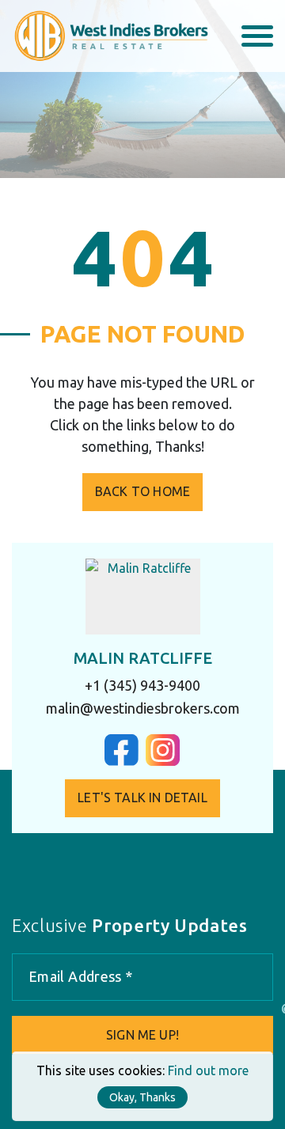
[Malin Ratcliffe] (143, 597)
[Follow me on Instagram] (163, 761)
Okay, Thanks (142, 1097)
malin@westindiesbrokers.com (143, 708)
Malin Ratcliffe (143, 658)
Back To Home (142, 491)
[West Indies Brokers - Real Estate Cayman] (110, 35)
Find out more (208, 1070)
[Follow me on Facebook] (121, 761)
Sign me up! (142, 1035)
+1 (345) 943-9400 (142, 685)
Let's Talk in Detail (142, 797)
